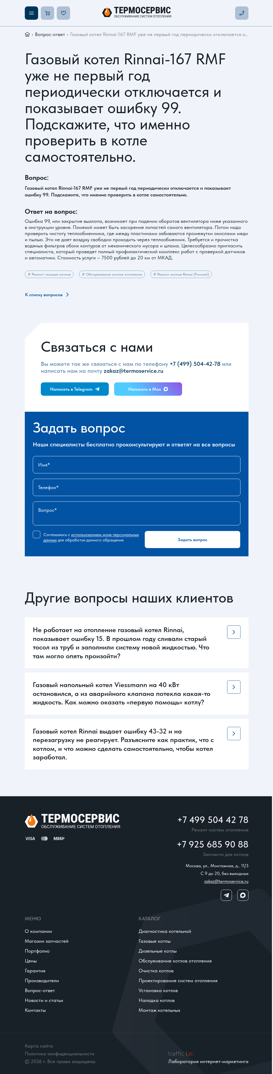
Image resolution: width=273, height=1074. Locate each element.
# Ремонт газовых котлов (49, 274)
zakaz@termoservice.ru (133, 370)
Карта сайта (39, 1046)
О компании (38, 931)
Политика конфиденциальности (59, 1054)
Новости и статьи (44, 1000)
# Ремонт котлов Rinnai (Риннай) (181, 274)
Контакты (35, 1010)
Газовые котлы (155, 941)
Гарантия (35, 971)
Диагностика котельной (165, 931)
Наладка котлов (157, 1000)
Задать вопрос (192, 539)
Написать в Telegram (71, 389)
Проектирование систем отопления (178, 980)
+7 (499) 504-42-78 (195, 363)
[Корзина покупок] (47, 13)
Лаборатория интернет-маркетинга (208, 1061)
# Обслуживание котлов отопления (112, 274)
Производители (42, 980)
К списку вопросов (44, 294)
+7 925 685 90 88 (212, 844)
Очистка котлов (156, 971)
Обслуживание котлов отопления (175, 961)
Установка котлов (158, 990)
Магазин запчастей (47, 941)
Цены (31, 961)
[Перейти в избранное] (63, 13)
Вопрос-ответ (50, 34)
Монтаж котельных (159, 1010)
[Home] (136, 13)
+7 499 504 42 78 (212, 819)
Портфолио (37, 951)
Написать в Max (144, 389)
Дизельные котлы (158, 951)
